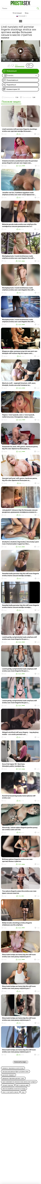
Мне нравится (9, 65)
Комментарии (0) (13, 89)
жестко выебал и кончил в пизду (14, 1088)
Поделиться (11, 85)
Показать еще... (20, 1062)
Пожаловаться (12, 80)
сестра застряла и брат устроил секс (15, 1071)
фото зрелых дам (22, 1085)
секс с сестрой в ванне (10, 1092)
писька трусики (7, 1085)
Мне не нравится (12, 65)
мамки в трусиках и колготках (13, 1068)
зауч (23, 1092)
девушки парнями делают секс (13, 1078)
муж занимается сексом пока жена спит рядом (19, 1082)
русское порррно (8, 1075)
